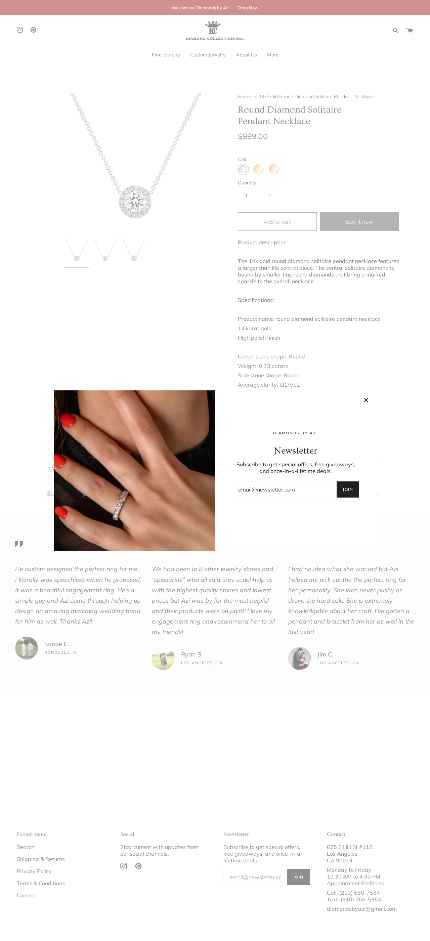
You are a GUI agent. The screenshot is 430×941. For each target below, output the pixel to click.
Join (348, 489)
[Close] (366, 400)
